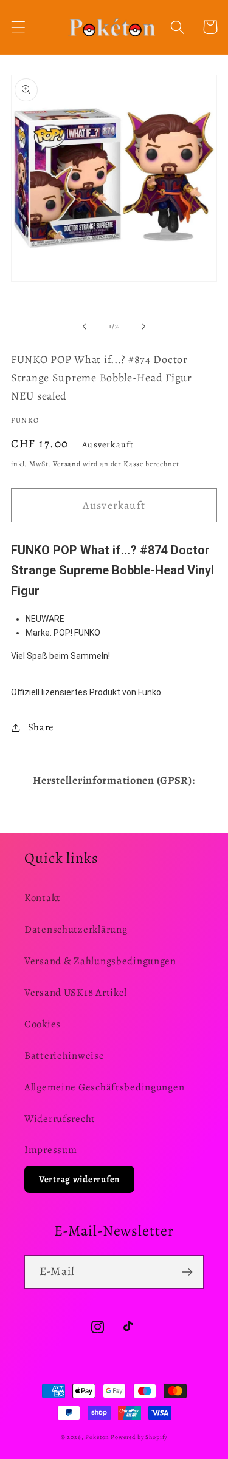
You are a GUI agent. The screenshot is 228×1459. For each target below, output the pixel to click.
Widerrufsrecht (59, 1119)
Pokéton (97, 1437)
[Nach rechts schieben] (143, 326)
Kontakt (42, 898)
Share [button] (41, 727)
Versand (67, 464)
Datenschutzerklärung (75, 929)
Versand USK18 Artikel (75, 992)
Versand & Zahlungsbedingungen (100, 961)
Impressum (50, 1150)
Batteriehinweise (64, 1056)
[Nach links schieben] (84, 326)
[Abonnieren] (187, 1272)
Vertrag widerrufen (79, 1179)
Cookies (42, 1024)
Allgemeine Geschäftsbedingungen (104, 1087)
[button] (18, 27)
